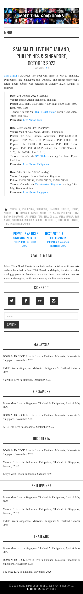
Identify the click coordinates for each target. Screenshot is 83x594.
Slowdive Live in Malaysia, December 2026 (27, 380)
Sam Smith (10, 75)
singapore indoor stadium (27, 220)
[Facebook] (26, 301)
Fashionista (34, 589)
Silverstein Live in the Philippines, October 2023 (24, 242)
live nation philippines (60, 213)
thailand (54, 209)
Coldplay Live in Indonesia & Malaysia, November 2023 (58, 242)
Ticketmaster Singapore (48, 184)
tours (75, 209)
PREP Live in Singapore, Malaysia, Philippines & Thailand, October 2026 (41, 370)
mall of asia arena (54, 216)
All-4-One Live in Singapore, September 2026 (28, 427)
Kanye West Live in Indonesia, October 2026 (27, 474)
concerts (15, 209)
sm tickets (50, 220)
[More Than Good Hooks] (41, 15)
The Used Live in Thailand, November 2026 (27, 571)
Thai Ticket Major (45, 112)
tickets (65, 209)
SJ (49, 68)
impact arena (38, 213)
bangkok (24, 213)
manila (69, 216)
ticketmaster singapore (17, 224)
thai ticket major (68, 220)
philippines (28, 209)
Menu (8, 32)
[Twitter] (11, 301)
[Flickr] (40, 301)
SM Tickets (41, 156)
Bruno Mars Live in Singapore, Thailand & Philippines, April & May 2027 (41, 405)
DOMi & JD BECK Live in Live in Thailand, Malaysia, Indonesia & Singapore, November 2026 (41, 358)
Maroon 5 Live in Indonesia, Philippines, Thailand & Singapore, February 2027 (41, 464)
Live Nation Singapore (35, 192)
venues (7, 213)
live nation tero (33, 216)
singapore (41, 209)
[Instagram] (54, 301)
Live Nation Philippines (36, 164)
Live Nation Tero (32, 120)
